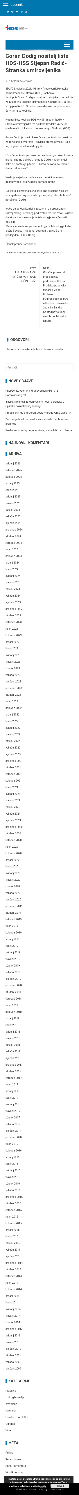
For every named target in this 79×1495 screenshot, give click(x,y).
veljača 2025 (13, 516)
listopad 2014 (14, 1276)
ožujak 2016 (13, 1183)
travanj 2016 (13, 1177)
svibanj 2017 (13, 1104)
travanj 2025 (13, 503)
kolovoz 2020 (14, 853)
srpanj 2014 (12, 1296)
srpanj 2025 (12, 483)
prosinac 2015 (14, 1196)
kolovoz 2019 (14, 932)
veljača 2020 (13, 893)
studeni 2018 (13, 992)
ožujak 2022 (13, 741)
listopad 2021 (14, 774)
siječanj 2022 (13, 754)
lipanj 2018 (12, 1025)
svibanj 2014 (13, 1309)
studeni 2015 (13, 1203)
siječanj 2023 (13, 681)
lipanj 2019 (12, 945)
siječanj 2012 (13, 1348)
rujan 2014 (12, 1282)
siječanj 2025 (13, 523)
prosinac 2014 (14, 1263)
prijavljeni (26, 349)
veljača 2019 (13, 972)
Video (9, 1430)
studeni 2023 (13, 615)
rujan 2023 (12, 628)
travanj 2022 (13, 734)
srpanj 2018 (12, 1018)
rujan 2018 (12, 1005)
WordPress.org (15, 1472)
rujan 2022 (12, 701)
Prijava (9, 1452)
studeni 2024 (13, 536)
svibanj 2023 (13, 655)
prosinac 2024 (14, 529)
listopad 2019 (14, 919)
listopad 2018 (14, 998)
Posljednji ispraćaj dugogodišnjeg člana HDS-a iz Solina (39, 430)
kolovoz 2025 (14, 476)
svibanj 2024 (13, 575)
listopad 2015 (14, 1210)
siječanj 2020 (13, 899)
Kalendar (11, 1410)
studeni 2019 (13, 912)
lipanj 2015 (12, 1236)
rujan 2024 (12, 549)
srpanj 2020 (12, 860)
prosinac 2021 (14, 760)
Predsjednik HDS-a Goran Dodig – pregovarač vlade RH (38, 412)
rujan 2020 (12, 846)
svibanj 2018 (13, 1031)
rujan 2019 (12, 926)
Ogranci (10, 1423)
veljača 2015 (13, 1249)
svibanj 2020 (13, 873)
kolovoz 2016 (14, 1150)
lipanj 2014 (12, 1302)
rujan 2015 (12, 1216)
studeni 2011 (13, 1355)
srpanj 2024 (12, 562)
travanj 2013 (13, 1342)
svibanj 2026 (13, 463)
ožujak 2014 (13, 1322)
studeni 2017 (13, 1071)
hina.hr (32, 244)
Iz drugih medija (35, 252)
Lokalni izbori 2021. (53, 252)
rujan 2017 (12, 1084)
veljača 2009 (13, 1362)
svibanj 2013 (13, 1335)
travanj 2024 (13, 582)
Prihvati (60, 1485)
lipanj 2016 (12, 1163)
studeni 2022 (13, 694)
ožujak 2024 (13, 589)
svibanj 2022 (13, 727)
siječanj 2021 (13, 820)
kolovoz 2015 (14, 1223)
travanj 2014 (13, 1315)
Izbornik (16, 4)
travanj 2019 (13, 959)
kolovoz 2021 (14, 780)
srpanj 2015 (12, 1229)
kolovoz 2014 (14, 1289)
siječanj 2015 (13, 1256)
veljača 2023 (13, 675)
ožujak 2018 (13, 1045)
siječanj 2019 (13, 978)
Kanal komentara (16, 1465)
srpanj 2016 (12, 1157)
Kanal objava (13, 1459)
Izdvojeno (11, 1404)
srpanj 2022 (12, 714)
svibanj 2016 (13, 1170)
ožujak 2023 (13, 668)
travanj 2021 (13, 800)
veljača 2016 (13, 1190)
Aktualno (23, 252)
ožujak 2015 (13, 1243)
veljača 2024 (13, 595)
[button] (6, 4)
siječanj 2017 (13, 1130)
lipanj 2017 (12, 1097)
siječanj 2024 (13, 602)
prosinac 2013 (14, 1329)
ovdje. (43, 1486)
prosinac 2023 (14, 609)
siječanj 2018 (13, 1058)
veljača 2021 (13, 813)
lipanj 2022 (12, 721)
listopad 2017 (14, 1078)
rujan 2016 (12, 1144)
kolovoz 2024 (14, 556)
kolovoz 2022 (14, 708)
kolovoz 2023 (14, 635)
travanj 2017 (13, 1111)
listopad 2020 (14, 840)
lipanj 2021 (12, 787)
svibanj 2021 (13, 793)
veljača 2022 (13, 747)
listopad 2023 (14, 622)
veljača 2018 (13, 1051)
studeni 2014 (13, 1269)
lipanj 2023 (12, 648)
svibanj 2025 (13, 496)
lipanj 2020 (12, 866)
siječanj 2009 (13, 1368)
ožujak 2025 (13, 509)
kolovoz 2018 (14, 1011)
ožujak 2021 (13, 807)
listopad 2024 (14, 542)
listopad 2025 (14, 470)
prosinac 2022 (14, 688)
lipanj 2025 (12, 490)
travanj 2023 (13, 661)
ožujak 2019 (13, 965)
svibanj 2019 (13, 952)
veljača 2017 (13, 1124)
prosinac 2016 (14, 1137)
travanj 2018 (13, 1038)
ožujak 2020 (13, 886)
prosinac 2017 (14, 1064)
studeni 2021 (13, 767)
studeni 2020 (13, 833)
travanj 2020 (13, 879)
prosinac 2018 (14, 985)
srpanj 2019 (12, 939)
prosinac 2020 (14, 827)
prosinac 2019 (14, 906)
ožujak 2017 (13, 1117)
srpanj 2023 (12, 642)
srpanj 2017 (12, 1091)
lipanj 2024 (12, 569)
